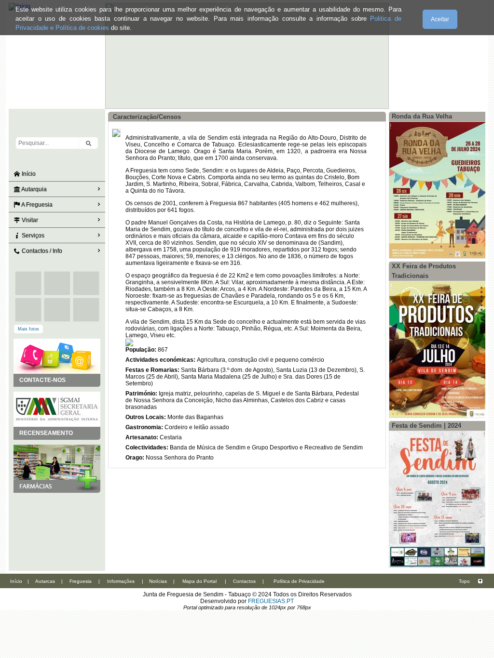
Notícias (158, 581)
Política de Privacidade (299, 581)
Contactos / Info (41, 251)
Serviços (32, 235)
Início (28, 174)
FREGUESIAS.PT (271, 601)
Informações (121, 581)
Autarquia (33, 189)
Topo (464, 581)
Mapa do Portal (199, 581)
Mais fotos (28, 329)
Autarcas (45, 581)
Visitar (29, 220)
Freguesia (80, 581)
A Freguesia (36, 204)
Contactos (244, 581)
